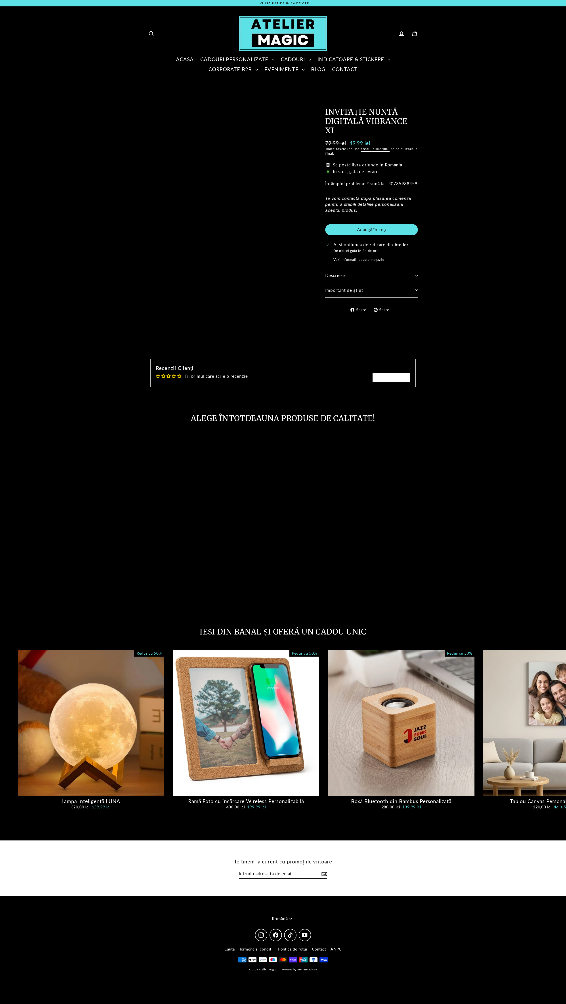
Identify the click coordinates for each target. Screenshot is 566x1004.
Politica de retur (293, 949)
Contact (319, 949)
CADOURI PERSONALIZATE (235, 59)
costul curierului (375, 149)
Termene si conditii (256, 949)
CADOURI (294, 59)
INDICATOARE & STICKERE (351, 59)
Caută (229, 949)
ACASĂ (185, 59)
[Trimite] (323, 874)
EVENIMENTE (282, 69)
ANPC (336, 949)
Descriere (335, 275)
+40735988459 (401, 183)
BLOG (318, 69)
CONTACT (345, 69)
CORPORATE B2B (230, 69)
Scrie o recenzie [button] (391, 377)
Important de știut (344, 290)
